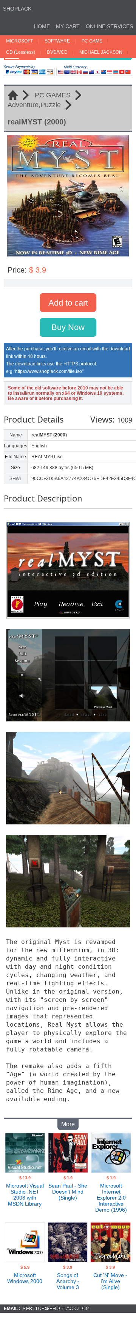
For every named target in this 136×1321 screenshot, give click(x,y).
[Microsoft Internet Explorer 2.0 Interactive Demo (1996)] (111, 1171)
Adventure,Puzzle (34, 105)
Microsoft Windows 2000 (24, 1278)
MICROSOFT (19, 41)
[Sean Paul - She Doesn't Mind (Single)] (68, 1171)
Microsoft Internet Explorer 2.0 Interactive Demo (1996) (111, 1198)
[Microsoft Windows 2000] (25, 1260)
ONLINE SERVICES (109, 26)
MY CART (68, 26)
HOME (42, 26)
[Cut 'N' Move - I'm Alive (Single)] (110, 1260)
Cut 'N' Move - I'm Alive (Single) (110, 1281)
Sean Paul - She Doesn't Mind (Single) (67, 1192)
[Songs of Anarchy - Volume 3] (67, 1260)
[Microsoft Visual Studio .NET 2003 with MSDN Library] (25, 1171)
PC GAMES (53, 95)
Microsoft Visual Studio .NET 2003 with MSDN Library (25, 1195)
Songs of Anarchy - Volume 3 (67, 1281)
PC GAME (92, 41)
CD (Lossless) (20, 52)
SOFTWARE (57, 41)
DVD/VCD (57, 52)
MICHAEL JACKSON (100, 52)
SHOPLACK (17, 9)
